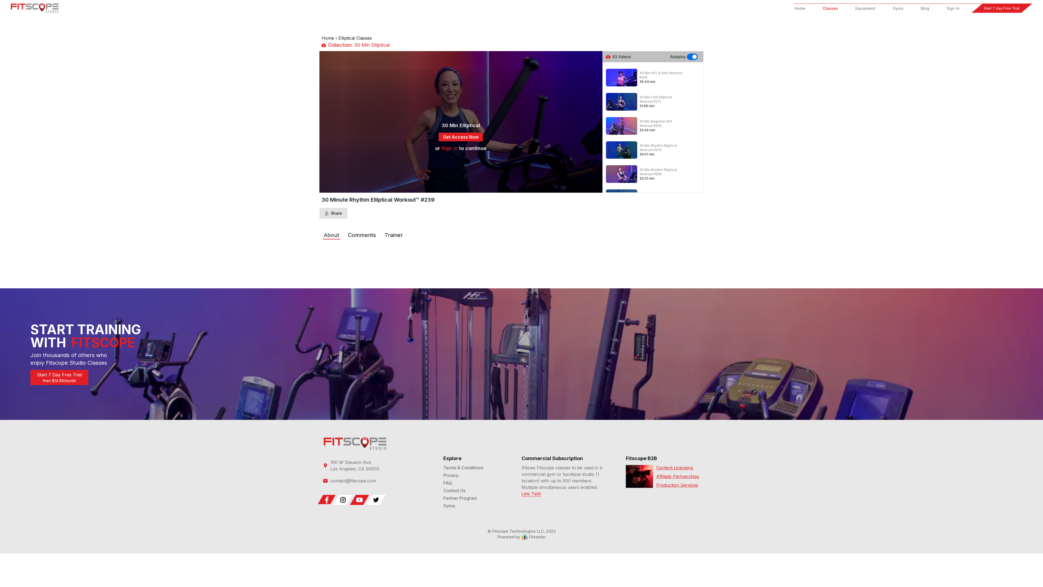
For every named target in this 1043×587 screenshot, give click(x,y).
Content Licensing (674, 467)
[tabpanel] (521, 251)
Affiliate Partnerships (677, 476)
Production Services (677, 485)
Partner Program (460, 498)
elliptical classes (355, 38)
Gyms (898, 8)
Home (799, 8)
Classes (830, 8)
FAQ (447, 483)
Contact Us (454, 490)
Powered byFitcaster (522, 537)
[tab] (332, 235)
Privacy (450, 475)
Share (336, 213)
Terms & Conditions (463, 467)
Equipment (865, 8)
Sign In (953, 8)
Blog (925, 8)
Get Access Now (461, 137)
